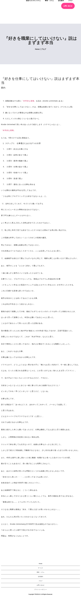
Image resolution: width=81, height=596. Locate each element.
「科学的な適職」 (29, 101)
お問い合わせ (67, 6)
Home (37, 49)
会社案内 (40, 576)
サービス (40, 568)
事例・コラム (40, 572)
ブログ (43, 49)
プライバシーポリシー (40, 589)
